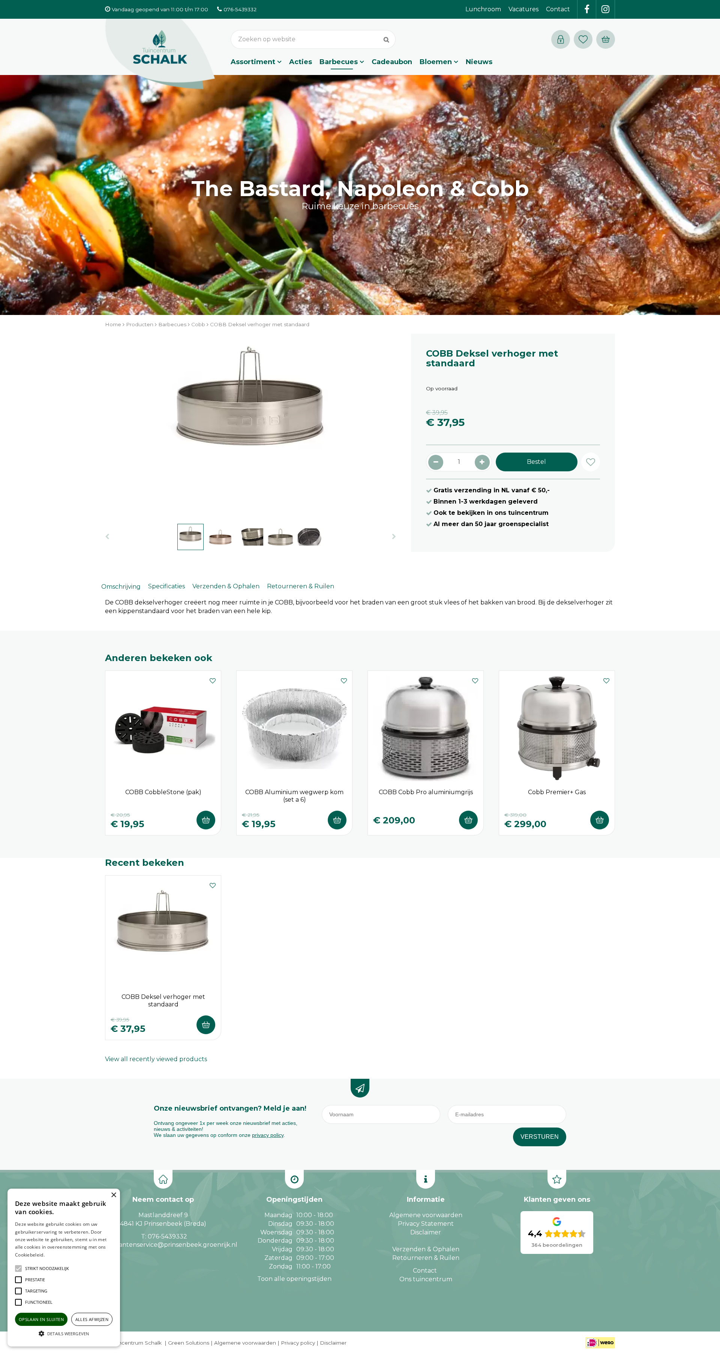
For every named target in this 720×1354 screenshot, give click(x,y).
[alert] (64, 1268)
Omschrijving (121, 586)
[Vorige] (107, 536)
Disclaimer (425, 1232)
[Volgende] (394, 536)
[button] (47, 1268)
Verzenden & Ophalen (226, 586)
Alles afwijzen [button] (92, 1319)
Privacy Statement (426, 1223)
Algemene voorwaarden (425, 1215)
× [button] (113, 1195)
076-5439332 (167, 1236)
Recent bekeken (144, 862)
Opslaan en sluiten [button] (41, 1319)
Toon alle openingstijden (294, 1278)
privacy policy (268, 1135)
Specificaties (166, 586)
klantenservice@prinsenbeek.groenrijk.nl (175, 1244)
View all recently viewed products (156, 1059)
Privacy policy (298, 1343)
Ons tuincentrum (425, 1279)
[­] (587, 9)
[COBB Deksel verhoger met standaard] (250, 424)
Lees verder (57, 1255)
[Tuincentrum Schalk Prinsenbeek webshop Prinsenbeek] (160, 54)
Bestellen (205, 820)
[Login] (560, 39)
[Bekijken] (605, 39)
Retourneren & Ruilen (300, 586)
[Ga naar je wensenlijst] (585, 39)
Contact (425, 1270)
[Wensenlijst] (583, 39)
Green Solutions (188, 1343)
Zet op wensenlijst (212, 679)
